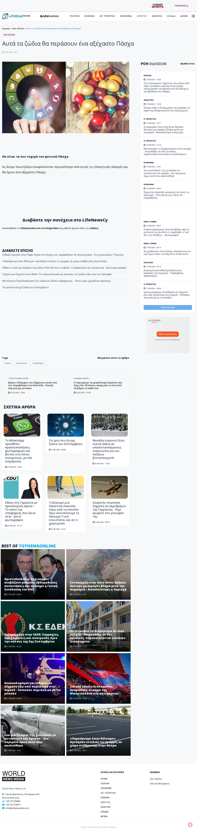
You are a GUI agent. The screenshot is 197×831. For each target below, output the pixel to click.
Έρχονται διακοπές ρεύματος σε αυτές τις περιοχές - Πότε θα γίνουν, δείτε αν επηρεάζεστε (167, 195)
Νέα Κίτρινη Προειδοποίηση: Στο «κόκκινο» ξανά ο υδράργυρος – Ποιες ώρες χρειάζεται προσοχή (56, 280)
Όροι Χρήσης (156, 779)
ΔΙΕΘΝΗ (184, 16)
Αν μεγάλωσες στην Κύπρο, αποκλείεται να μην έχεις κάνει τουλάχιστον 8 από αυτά (167, 253)
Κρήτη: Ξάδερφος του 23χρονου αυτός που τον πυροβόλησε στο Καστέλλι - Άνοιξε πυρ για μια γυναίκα (32, 385)
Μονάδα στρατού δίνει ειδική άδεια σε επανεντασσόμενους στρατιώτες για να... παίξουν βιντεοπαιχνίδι (109, 449)
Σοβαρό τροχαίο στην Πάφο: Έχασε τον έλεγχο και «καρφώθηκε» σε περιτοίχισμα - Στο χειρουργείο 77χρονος (63, 254)
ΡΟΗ (154, 63)
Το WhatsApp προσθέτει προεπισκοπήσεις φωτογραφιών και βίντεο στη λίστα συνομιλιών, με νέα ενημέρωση (18, 450)
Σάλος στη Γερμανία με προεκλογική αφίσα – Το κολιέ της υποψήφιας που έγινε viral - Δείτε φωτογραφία (21, 511)
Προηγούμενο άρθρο (19, 379)
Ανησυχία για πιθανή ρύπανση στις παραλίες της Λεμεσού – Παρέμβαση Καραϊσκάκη (163, 273)
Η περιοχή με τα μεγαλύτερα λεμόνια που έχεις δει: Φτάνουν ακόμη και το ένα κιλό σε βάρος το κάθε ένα (98, 385)
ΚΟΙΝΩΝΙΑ (89, 16)
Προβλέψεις (38, 363)
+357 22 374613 (13, 805)
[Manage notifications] (190, 824)
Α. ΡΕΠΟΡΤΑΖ (150, 119)
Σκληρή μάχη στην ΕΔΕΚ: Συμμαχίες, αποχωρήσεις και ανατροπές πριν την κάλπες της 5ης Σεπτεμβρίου (31, 637)
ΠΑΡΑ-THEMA (150, 221)
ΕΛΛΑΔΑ (171, 16)
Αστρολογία (21, 363)
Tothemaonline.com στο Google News (39, 228)
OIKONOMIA (106, 788)
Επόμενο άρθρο (81, 379)
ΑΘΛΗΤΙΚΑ (157, 16)
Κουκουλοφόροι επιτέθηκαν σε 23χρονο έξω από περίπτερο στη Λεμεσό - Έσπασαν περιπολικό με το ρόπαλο (32, 688)
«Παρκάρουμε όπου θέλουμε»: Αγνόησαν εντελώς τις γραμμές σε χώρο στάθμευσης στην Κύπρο (54, 261)
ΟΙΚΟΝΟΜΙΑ (126, 16)
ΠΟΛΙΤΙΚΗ (75, 16)
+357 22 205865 (13, 801)
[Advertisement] (65, 330)
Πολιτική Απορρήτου (159, 783)
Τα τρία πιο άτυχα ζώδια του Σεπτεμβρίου (25, 287)
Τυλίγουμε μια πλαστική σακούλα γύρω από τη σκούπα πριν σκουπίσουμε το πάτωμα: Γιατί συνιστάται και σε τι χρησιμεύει (64, 513)
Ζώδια (7, 363)
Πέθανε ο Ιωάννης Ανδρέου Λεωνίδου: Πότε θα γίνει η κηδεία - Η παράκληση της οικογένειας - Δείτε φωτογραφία (64, 267)
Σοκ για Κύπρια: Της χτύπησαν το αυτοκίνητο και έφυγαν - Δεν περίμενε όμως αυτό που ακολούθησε (30, 740)
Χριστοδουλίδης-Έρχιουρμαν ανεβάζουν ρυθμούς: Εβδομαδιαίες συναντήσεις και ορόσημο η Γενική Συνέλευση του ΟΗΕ (31, 584)
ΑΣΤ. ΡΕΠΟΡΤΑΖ (107, 16)
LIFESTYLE (142, 16)
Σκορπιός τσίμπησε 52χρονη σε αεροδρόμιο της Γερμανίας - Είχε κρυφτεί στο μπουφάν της (109, 509)
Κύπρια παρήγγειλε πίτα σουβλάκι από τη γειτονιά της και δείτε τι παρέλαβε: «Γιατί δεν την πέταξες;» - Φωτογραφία (166, 232)
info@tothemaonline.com (17, 808)
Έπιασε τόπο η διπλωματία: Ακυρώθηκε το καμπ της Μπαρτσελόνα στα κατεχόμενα (94, 690)
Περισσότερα (168, 307)
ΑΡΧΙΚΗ (104, 779)
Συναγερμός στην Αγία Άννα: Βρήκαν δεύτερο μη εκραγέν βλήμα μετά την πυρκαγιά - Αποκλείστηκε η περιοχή (98, 585)
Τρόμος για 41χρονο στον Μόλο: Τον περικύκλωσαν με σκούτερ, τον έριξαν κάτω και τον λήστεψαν (57, 274)
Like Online (18, 28)
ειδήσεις (93, 228)
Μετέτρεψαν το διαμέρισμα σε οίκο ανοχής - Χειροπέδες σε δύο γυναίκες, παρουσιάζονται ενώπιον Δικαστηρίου (97, 636)
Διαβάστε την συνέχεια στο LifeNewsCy (65, 220)
